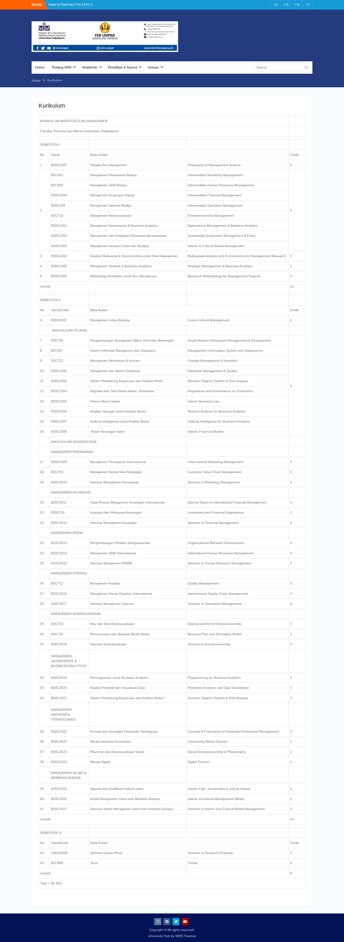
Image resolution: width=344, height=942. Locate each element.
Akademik (89, 67)
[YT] (185, 921)
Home (39, 67)
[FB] (166, 921)
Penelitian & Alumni (122, 67)
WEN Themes (185, 936)
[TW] (175, 921)
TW (297, 5)
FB (286, 5)
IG (276, 5)
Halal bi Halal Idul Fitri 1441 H (71, 4)
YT (308, 5)
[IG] (157, 921)
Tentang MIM (61, 67)
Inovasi (153, 67)
